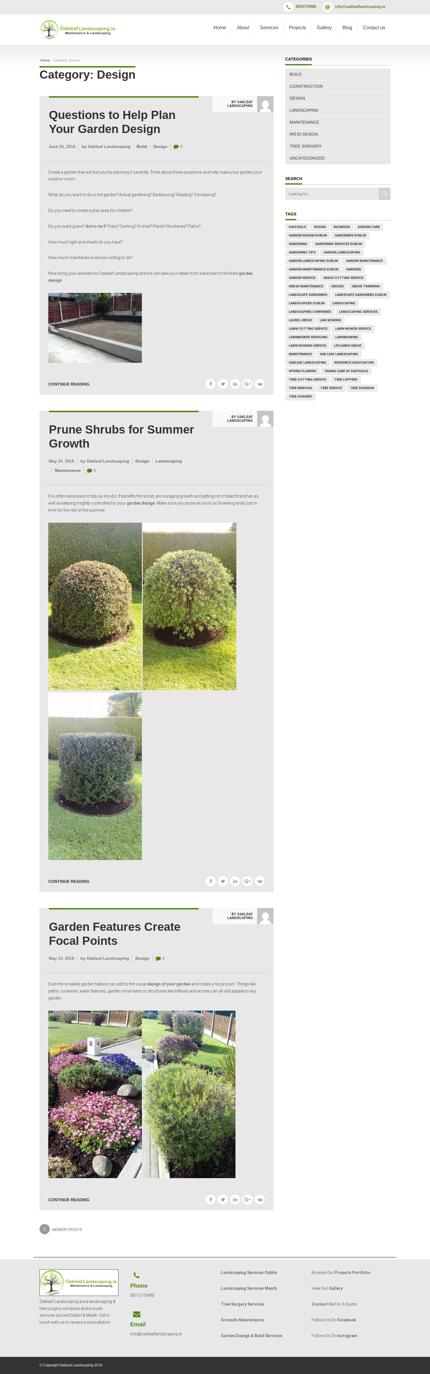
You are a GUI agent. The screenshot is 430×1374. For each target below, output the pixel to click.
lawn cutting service (308, 329)
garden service (302, 278)
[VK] (260, 384)
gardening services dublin (338, 244)
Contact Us (323, 1304)
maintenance (300, 354)
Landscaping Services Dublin (249, 1272)
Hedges (337, 286)
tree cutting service (307, 380)
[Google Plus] (247, 384)
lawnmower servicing (308, 337)
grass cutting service (343, 278)
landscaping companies (310, 312)
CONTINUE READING (69, 384)
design (320, 227)
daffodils (297, 227)
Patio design (304, 134)
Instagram (347, 1335)
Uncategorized (307, 158)
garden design (141, 503)
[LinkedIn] (235, 384)
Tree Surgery (305, 146)
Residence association (354, 363)
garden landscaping (342, 252)
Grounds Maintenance (242, 1320)
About (243, 27)
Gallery (324, 27)
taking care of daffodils (346, 371)
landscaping (343, 303)
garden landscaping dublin (313, 261)
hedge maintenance (306, 286)
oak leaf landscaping (339, 354)
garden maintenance (364, 261)
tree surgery (300, 396)
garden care (369, 227)
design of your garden (168, 984)
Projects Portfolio (352, 1272)
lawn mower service (353, 329)
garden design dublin (308, 235)
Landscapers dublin (306, 303)
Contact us (374, 27)
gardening (298, 244)
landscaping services (358, 312)
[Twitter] (223, 384)
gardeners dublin (350, 235)
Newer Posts (67, 1229)
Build (142, 146)
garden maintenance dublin (313, 269)
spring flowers (302, 371)
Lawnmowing (346, 337)
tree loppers (345, 380)
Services (269, 27)
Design (160, 146)
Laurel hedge (300, 320)
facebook (341, 227)
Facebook (346, 1320)
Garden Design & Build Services (251, 1335)
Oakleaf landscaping (307, 363)
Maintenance (68, 470)
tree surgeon (362, 388)
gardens (353, 269)
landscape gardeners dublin (360, 295)
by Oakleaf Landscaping (240, 104)
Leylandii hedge (347, 346)
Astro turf (95, 226)
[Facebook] (211, 384)
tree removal (300, 388)
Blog (347, 27)
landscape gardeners (308, 295)
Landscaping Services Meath (249, 1288)
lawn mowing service (307, 346)
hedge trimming (366, 286)
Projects (297, 27)
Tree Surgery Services (242, 1304)
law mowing (330, 320)
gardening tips (302, 252)
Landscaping (169, 461)
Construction (306, 86)
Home (220, 27)
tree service (331, 388)
